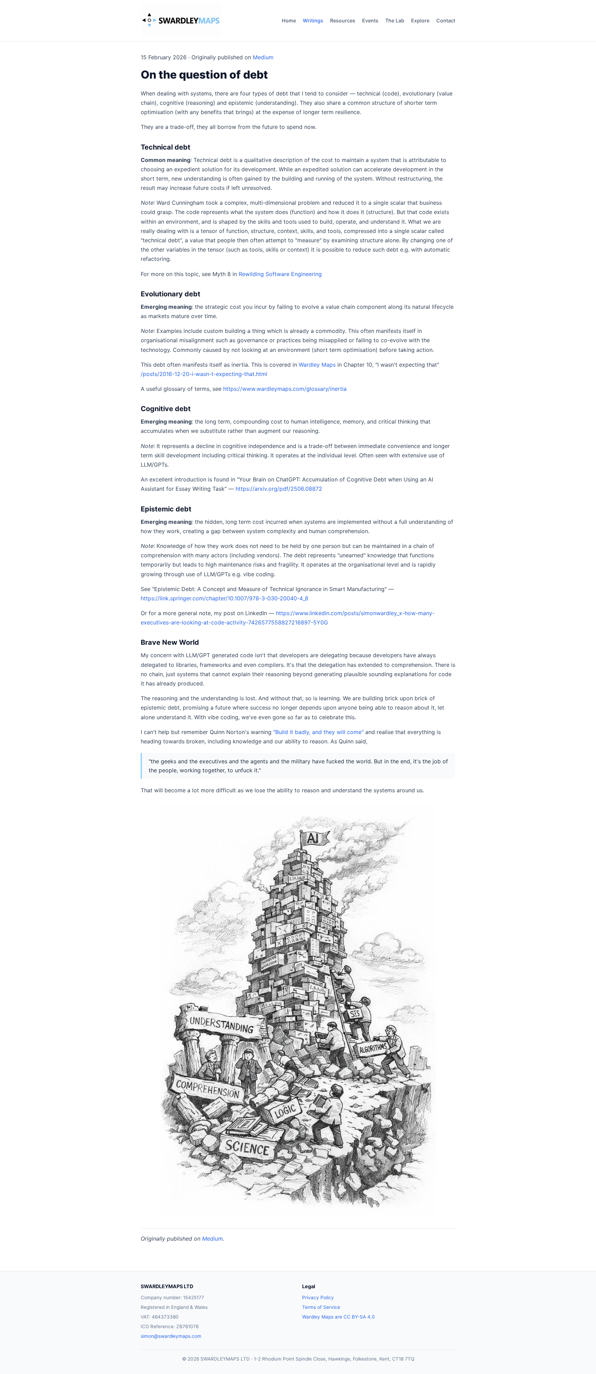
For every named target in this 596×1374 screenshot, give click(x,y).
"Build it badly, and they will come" (318, 732)
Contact (445, 20)
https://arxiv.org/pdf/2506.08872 (279, 488)
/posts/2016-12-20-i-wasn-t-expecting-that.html (204, 373)
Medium (263, 57)
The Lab (394, 20)
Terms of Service (321, 1307)
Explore (420, 20)
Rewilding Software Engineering (280, 274)
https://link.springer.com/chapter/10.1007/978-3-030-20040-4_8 (224, 598)
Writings (313, 20)
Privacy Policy (318, 1297)
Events (370, 20)
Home (289, 20)
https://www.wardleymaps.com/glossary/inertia (285, 388)
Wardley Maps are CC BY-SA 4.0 (338, 1317)
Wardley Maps (317, 364)
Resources (342, 20)
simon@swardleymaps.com (171, 1336)
